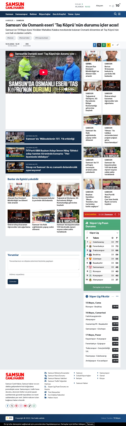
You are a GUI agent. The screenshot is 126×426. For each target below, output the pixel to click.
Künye (102, 378)
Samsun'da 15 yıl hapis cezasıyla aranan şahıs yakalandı (92, 167)
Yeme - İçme (74, 14)
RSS (10, 418)
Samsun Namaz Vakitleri (57, 378)
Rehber (33, 14)
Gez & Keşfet (59, 14)
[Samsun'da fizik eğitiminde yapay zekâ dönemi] (43, 216)
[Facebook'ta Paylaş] (94, 45)
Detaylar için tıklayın (102, 287)
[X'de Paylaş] (99, 45)
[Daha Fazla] (109, 45)
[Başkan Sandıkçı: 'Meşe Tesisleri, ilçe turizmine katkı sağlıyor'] (93, 184)
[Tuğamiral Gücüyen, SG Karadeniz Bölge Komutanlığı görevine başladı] (68, 190)
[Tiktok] (30, 406)
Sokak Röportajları (83, 376)
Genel (89, 64)
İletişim (79, 378)
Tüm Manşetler (54, 392)
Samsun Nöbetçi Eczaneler (58, 373)
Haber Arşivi (53, 398)
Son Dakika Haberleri (56, 395)
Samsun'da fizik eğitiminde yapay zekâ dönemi (43, 227)
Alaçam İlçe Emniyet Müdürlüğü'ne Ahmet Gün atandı (18, 200)
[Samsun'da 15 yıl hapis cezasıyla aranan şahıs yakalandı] (93, 152)
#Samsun (10, 38)
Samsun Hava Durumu (56, 376)
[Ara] (115, 14)
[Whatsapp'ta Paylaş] (104, 45)
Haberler (9, 20)
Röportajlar (45, 14)
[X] (12, 406)
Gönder (13, 282)
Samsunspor (21, 14)
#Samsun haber (24, 38)
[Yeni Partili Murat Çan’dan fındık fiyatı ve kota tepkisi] (111, 184)
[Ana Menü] (119, 14)
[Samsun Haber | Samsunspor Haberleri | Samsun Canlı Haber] (15, 5)
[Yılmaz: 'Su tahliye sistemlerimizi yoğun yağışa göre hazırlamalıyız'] (111, 120)
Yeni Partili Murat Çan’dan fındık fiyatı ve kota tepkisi (111, 199)
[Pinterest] (16, 406)
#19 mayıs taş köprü (41, 38)
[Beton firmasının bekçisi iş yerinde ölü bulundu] (43, 190)
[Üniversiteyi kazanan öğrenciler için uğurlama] (19, 216)
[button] (115, 214)
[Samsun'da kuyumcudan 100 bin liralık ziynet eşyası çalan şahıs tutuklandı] (68, 216)
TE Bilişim (116, 418)
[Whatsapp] (34, 406)
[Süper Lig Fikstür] (117, 296)
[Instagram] (21, 406)
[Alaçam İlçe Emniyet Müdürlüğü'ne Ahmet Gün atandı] (19, 190)
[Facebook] (8, 406)
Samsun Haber (82, 383)
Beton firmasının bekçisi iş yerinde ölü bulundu (110, 71)
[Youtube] (25, 406)
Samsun (9, 14)
